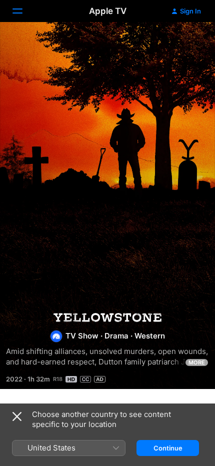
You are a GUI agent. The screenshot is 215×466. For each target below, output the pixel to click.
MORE (196, 362)
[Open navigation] (23, 11)
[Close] (17, 416)
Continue (168, 448)
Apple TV (107, 11)
